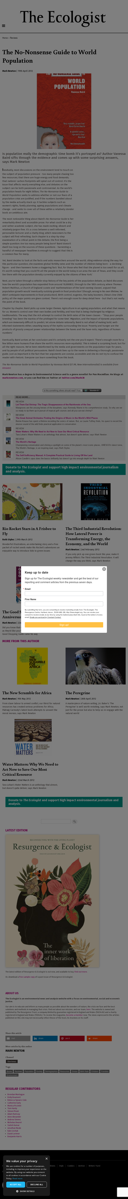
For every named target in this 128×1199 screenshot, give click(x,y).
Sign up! (64, 625)
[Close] (104, 569)
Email (28, 589)
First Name (30, 599)
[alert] (26, 1175)
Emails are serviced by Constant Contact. (45, 617)
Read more (17, 1178)
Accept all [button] (16, 1184)
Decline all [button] (36, 1184)
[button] (26, 1191)
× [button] (46, 1159)
